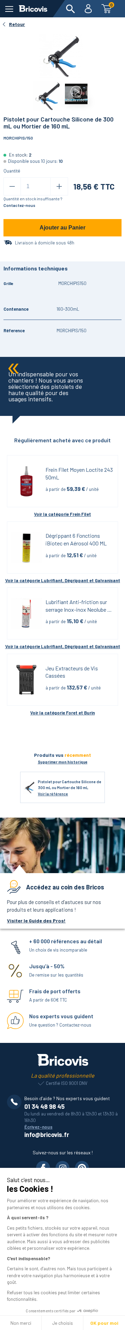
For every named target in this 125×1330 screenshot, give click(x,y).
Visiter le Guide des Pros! (36, 920)
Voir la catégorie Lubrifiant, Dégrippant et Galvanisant (62, 580)
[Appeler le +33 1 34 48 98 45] (15, 1102)
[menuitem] (70, 8)
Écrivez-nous (38, 1127)
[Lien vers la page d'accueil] (33, 8)
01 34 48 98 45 (44, 1106)
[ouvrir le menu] (9, 9)
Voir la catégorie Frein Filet (62, 514)
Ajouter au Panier (62, 228)
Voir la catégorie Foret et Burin (62, 713)
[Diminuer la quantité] (12, 186)
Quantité (11, 171)
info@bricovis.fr (46, 1134)
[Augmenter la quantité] (59, 186)
